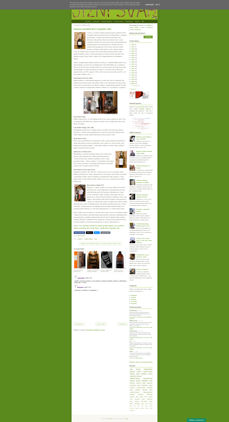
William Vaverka (133, 320)
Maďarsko (149, 387)
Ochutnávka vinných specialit (98, 226)
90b (138, 406)
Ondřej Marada (133, 331)
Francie (150, 374)
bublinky (132, 374)
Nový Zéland (144, 401)
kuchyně (132, 394)
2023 (132, 51)
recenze (138, 369)
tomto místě (140, 107)
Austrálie (150, 396)
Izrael (151, 406)
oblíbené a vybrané (88, 239)
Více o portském (84, 226)
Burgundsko (145, 381)
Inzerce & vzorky (118, 21)
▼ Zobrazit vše (132, 89)
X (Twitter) (133, 301)
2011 (132, 77)
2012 (132, 75)
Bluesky (97, 232)
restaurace (132, 387)
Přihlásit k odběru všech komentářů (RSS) (141, 362)
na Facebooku (137, 29)
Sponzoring (96, 21)
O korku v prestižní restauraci (135, 358)
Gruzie (150, 401)
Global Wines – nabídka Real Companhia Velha (105, 228)
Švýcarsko (132, 410)
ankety (144, 383)
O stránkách (88, 21)
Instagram (133, 295)
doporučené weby (147, 378)
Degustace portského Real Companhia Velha (92, 28)
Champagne (145, 385)
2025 (132, 47)
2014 (132, 71)
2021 (132, 55)
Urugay (147, 408)
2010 (132, 79)
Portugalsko (149, 399)
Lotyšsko (132, 408)
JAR (146, 403)
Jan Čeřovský (81, 235)
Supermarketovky (148, 392)
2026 (132, 44)
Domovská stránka (101, 324)
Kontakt (137, 21)
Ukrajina (142, 408)
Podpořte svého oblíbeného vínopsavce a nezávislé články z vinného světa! (100, 243)
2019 (132, 60)
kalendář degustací (145, 109)
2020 (132, 57)
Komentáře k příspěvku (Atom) (95, 330)
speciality (140, 394)
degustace (80, 239)
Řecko (143, 399)
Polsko (131, 403)
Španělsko (144, 374)
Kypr (131, 401)
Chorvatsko (137, 399)
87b (134, 406)
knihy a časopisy (141, 387)
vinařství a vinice (147, 371)
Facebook (132, 299)
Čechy (131, 390)
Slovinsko (132, 396)
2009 (132, 81)
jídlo (139, 385)
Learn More (149, 5)
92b (142, 406)
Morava (138, 381)
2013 (132, 73)
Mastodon (133, 303)
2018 (132, 62)
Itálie (151, 381)
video (131, 399)
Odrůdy (150, 403)
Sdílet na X (89, 232)
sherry (150, 385)
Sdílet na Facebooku (79, 232)
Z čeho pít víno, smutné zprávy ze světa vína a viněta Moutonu (144, 240)
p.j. (130, 341)
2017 (132, 64)
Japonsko (145, 390)
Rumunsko (137, 403)
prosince (135, 86)
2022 (132, 53)
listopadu (135, 88)
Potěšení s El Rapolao (142, 269)
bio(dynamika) (148, 369)
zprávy (138, 374)
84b (131, 406)
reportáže (138, 383)
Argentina (137, 401)
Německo (132, 381)
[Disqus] (100, 297)
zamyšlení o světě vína (135, 376)
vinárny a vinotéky (134, 392)
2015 (132, 68)
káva (142, 403)
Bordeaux (132, 383)
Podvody (138, 390)
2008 (132, 84)
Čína (151, 408)
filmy (151, 390)
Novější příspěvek (79, 324)
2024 (132, 49)
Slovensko (149, 394)
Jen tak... (139, 371)
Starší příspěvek (122, 324)
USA (145, 396)
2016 (132, 66)
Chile (137, 396)
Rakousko (149, 383)
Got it (158, 5)
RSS (143, 21)
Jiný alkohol (133, 385)
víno (96, 239)
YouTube (132, 297)
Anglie (141, 396)
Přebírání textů (129, 21)
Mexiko (137, 408)
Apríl (146, 406)
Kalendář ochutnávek (107, 21)
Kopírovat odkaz (105, 232)
